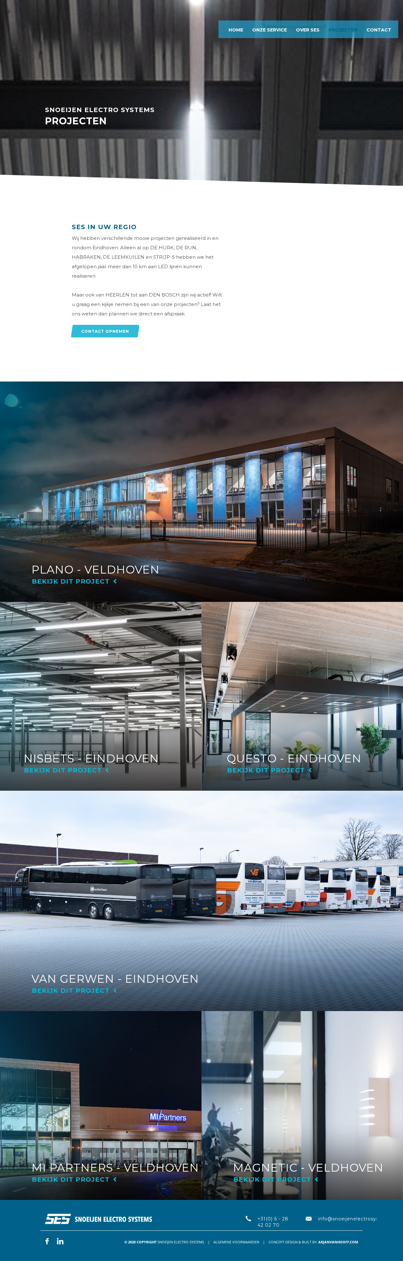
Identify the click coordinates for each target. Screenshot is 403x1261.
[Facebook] (47, 1241)
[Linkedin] (60, 1241)
